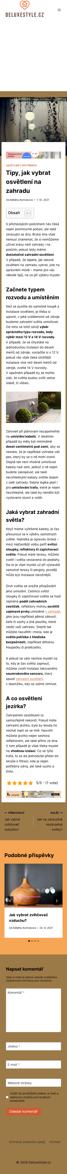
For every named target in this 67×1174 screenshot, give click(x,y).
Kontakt (55, 1142)
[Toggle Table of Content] (26, 213)
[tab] (29, 941)
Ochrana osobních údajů (27, 1142)
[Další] (57, 900)
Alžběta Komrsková (21, 199)
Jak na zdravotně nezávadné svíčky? (50, 821)
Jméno (14, 1046)
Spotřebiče (29, 165)
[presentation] (33, 886)
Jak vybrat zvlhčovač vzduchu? (14, 821)
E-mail (14, 1064)
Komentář (16, 992)
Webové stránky (20, 1083)
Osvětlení (12, 165)
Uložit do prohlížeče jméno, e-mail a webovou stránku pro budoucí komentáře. (34, 1097)
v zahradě (52, 611)
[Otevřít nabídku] (59, 10)
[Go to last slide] (10, 900)
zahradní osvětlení (29, 679)
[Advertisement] (33, 55)
